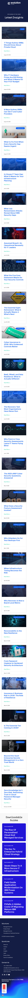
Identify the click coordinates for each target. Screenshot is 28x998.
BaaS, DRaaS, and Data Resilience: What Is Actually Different (13, 377)
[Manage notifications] (3, 995)
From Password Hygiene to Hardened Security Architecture (13, 663)
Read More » (7, 51)
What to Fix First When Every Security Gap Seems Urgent (14, 144)
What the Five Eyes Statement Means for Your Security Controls (13, 278)
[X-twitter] (2, 974)
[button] (14, 7)
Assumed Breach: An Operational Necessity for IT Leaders (13, 245)
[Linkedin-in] (4, 974)
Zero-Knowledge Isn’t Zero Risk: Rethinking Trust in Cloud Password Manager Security (13, 794)
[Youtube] (9, 974)
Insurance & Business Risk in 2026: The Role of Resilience (13, 696)
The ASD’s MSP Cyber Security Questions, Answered (13, 476)
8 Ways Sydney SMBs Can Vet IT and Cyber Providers (13, 112)
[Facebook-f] (7, 974)
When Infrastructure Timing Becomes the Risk (13, 571)
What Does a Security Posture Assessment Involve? (13, 508)
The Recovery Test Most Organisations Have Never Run (12, 409)
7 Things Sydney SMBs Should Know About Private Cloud (13, 45)
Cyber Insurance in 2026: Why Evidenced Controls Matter (13, 344)
